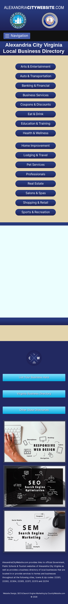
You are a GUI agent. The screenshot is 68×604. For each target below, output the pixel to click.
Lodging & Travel (36, 155)
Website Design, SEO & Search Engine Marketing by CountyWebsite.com (34, 593)
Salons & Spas (36, 193)
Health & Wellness (35, 133)
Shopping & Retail (35, 202)
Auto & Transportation (35, 76)
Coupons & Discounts (35, 104)
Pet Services (36, 164)
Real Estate (36, 183)
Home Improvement (36, 145)
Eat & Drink (35, 114)
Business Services (36, 95)
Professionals (35, 174)
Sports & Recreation (36, 212)
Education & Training (35, 123)
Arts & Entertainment (35, 66)
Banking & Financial (35, 85)
